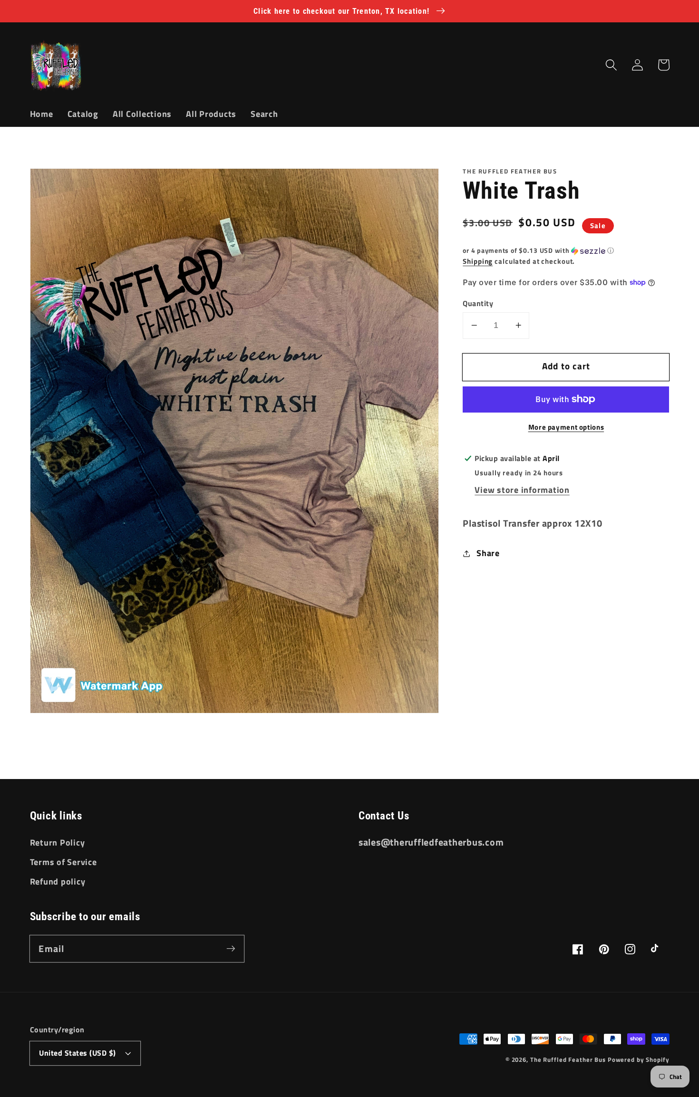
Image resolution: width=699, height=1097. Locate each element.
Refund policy (58, 881)
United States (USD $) (77, 1053)
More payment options (566, 427)
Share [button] (488, 553)
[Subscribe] (231, 948)
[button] (611, 65)
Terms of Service (63, 862)
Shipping (478, 261)
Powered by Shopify (639, 1059)
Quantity (478, 303)
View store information (522, 489)
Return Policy (57, 842)
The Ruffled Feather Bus (569, 1059)
